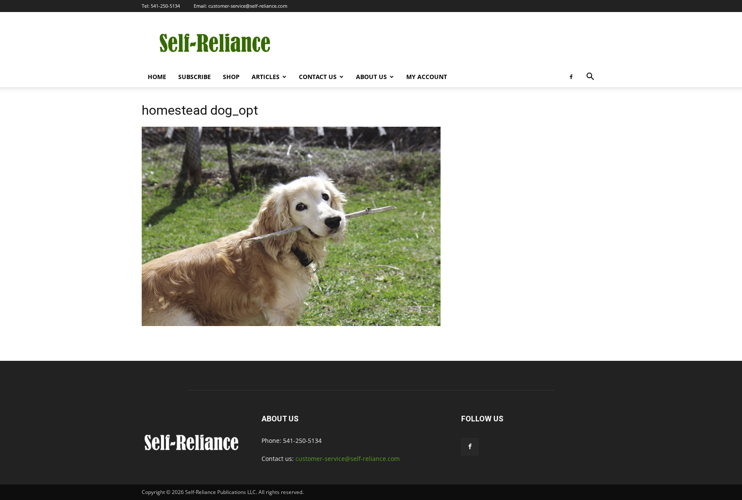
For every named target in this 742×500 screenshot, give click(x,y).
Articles (266, 77)
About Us (371, 77)
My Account (426, 77)
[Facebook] (571, 77)
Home (157, 77)
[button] (590, 77)
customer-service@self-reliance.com (247, 6)
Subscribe (194, 77)
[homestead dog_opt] (291, 323)
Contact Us (318, 77)
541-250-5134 (165, 6)
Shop (231, 77)
